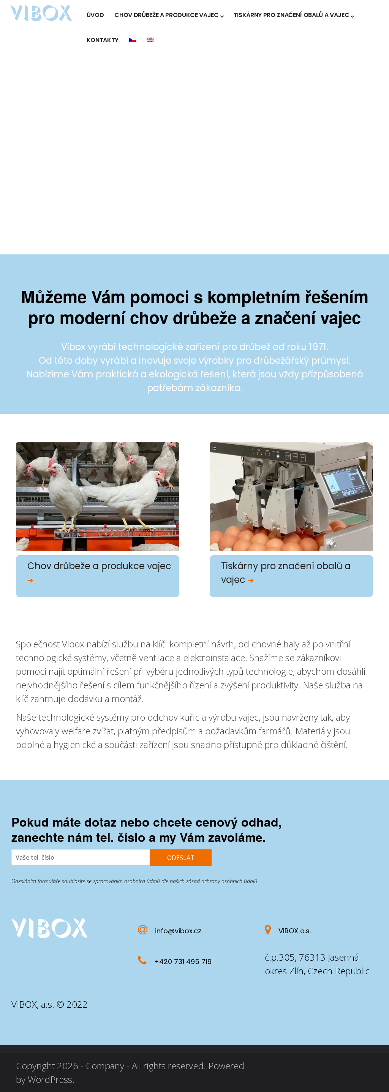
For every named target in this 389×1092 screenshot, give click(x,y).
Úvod (95, 15)
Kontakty (103, 40)
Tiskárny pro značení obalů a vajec (291, 15)
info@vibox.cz (178, 931)
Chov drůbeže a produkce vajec (166, 15)
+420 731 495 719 (183, 961)
